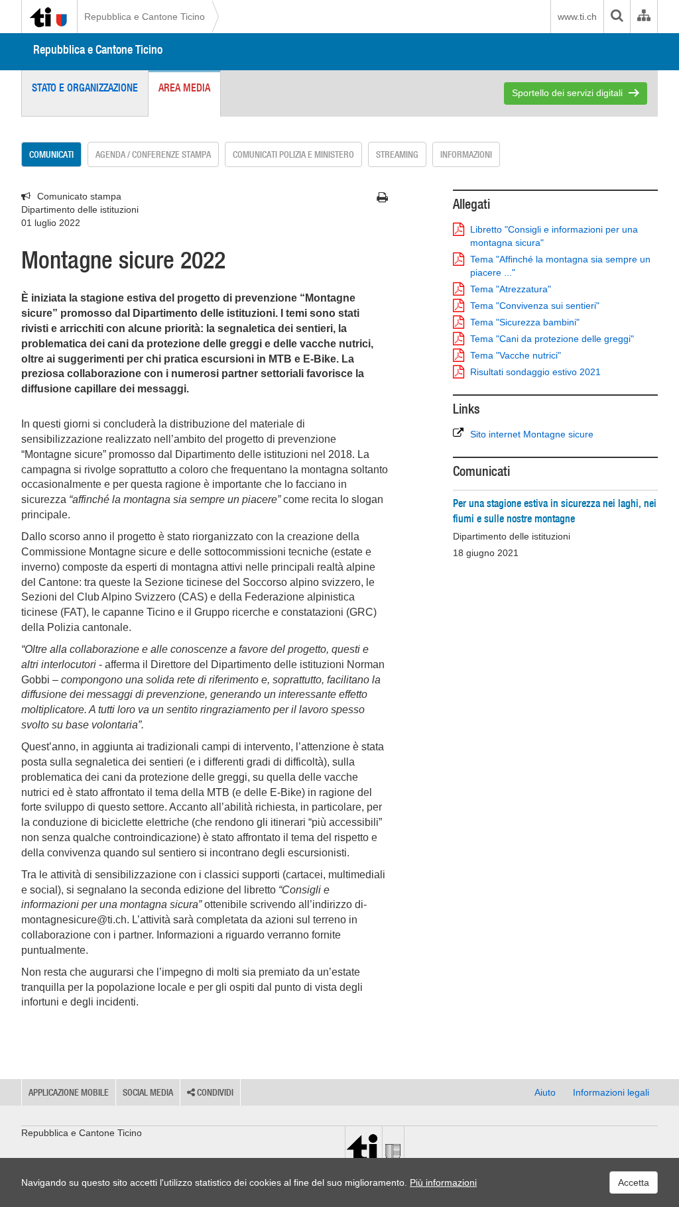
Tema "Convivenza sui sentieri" (534, 305)
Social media (148, 1092)
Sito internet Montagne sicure (531, 434)
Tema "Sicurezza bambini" (525, 322)
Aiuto (545, 1092)
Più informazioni (443, 1182)
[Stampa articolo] (382, 197)
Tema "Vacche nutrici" (515, 355)
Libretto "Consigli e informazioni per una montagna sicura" (554, 236)
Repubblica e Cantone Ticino (144, 16)
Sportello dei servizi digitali (567, 92)
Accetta (633, 1182)
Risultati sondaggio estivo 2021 (535, 372)
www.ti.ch (577, 16)
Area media (184, 87)
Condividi (214, 1092)
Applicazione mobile (69, 1092)
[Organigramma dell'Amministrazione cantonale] (643, 16)
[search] (616, 16)
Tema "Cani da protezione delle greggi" (552, 338)
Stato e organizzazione (85, 87)
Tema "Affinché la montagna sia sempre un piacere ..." (560, 266)
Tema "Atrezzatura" (510, 289)
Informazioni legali (611, 1092)
